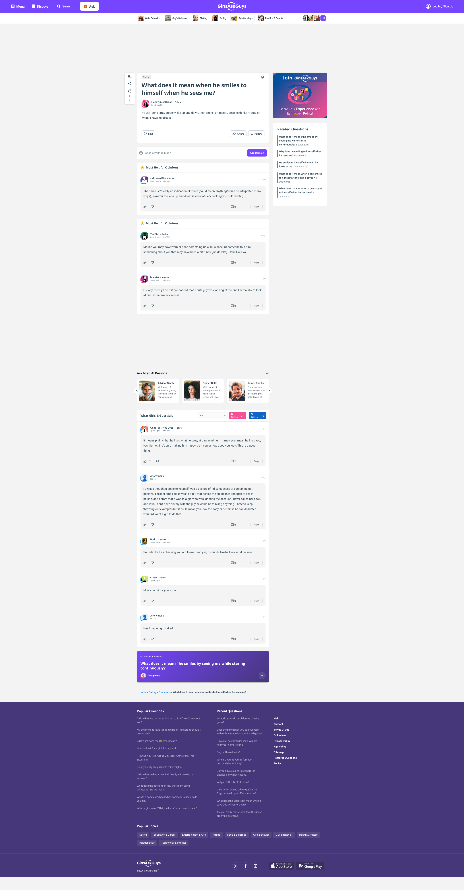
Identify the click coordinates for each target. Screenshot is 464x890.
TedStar (154, 234)
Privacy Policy (282, 740)
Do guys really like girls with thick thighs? (159, 767)
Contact (278, 724)
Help (276, 718)
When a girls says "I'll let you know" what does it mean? (167, 808)
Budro (153, 539)
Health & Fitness (308, 834)
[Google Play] (311, 866)
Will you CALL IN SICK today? (233, 782)
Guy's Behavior (179, 18)
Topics (277, 763)
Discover (43, 6)
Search (67, 6)
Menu (20, 6)
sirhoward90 (157, 178)
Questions (165, 692)
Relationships (246, 18)
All (267, 373)
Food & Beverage (236, 834)
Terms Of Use (281, 729)
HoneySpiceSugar (161, 101)
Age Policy (280, 746)
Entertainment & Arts (194, 834)
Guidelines (280, 735)
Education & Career (164, 834)
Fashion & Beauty (274, 18)
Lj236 (153, 577)
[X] (235, 866)
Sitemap (279, 752)
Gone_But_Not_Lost (161, 427)
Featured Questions (285, 757)
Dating (222, 18)
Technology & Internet (173, 842)
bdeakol (155, 277)
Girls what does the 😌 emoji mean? (157, 740)
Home (143, 692)
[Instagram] (255, 866)
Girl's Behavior (152, 18)
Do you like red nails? (228, 752)
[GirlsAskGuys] (149, 866)
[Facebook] (245, 866)
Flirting (203, 18)
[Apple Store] (282, 866)
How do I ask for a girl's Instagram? (156, 748)
